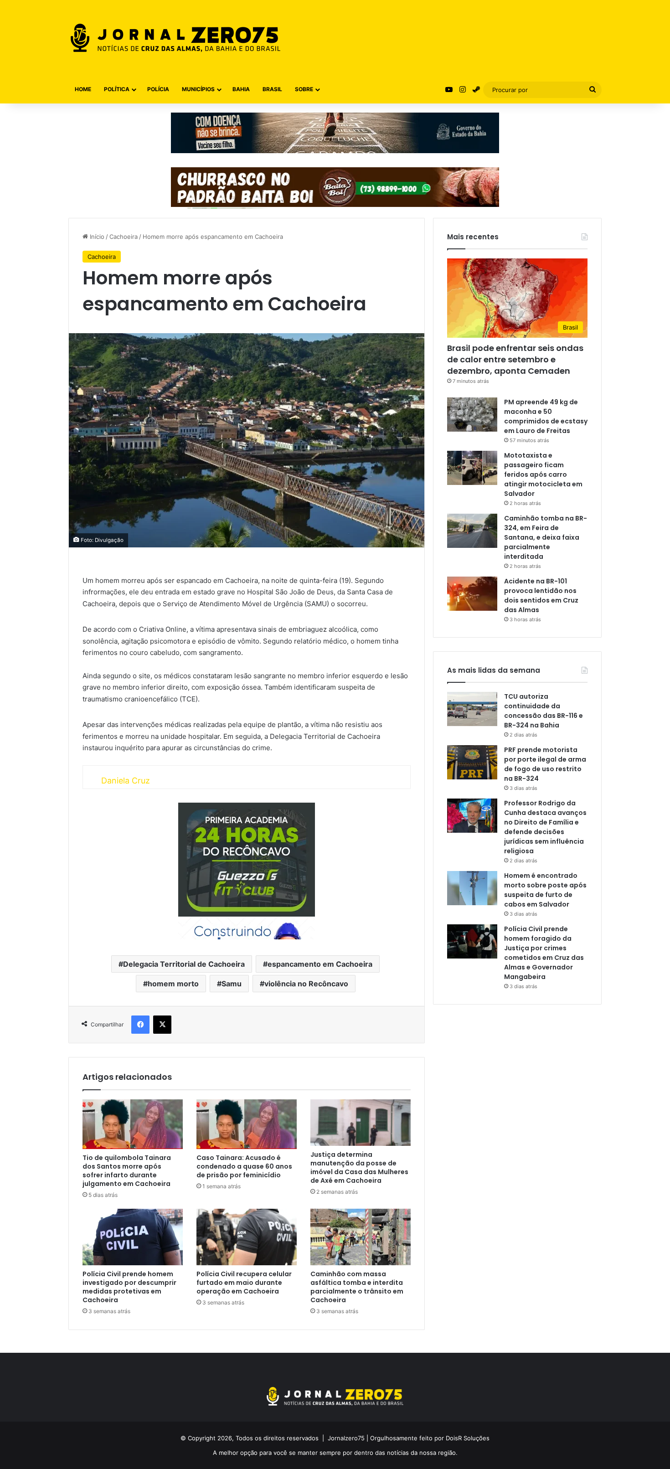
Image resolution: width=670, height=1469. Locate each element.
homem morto (173, 983)
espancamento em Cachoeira (320, 964)
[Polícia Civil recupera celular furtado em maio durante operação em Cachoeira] (246, 1237)
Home (83, 89)
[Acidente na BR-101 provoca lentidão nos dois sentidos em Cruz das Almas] (472, 594)
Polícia (158, 89)
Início (96, 236)
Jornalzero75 (346, 1438)
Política (116, 89)
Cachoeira (123, 236)
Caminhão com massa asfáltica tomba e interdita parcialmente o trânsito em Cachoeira (356, 1286)
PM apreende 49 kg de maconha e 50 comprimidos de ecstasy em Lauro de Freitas (546, 416)
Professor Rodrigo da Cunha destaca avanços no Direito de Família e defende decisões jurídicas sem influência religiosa (545, 827)
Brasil (272, 89)
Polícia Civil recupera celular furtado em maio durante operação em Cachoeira (244, 1282)
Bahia (241, 89)
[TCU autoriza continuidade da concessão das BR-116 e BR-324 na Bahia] (472, 709)
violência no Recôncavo (306, 983)
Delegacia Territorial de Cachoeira (184, 964)
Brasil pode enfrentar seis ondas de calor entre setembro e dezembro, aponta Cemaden (515, 359)
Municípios (198, 89)
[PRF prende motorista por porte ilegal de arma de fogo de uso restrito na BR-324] (472, 762)
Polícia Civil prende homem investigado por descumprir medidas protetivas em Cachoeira (129, 1286)
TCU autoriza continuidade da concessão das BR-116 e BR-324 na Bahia (543, 711)
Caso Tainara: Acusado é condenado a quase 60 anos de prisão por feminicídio (244, 1166)
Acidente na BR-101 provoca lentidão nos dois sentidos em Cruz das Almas (541, 595)
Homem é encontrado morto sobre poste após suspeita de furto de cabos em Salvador (545, 890)
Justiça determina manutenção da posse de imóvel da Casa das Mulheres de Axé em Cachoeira (359, 1167)
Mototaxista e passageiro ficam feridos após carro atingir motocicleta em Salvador (543, 474)
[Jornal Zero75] (175, 37)
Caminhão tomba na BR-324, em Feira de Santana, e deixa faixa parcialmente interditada (545, 537)
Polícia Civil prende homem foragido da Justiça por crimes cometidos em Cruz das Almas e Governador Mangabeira (544, 952)
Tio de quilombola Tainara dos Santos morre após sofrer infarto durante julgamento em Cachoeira (126, 1170)
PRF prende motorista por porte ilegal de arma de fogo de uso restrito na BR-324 (545, 764)
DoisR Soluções (467, 1438)
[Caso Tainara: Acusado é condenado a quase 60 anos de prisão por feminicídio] (246, 1124)
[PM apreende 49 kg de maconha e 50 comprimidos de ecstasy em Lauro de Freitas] (472, 414)
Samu (232, 983)
